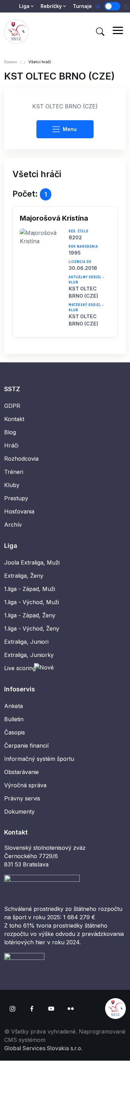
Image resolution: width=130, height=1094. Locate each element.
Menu (70, 129)
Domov (10, 61)
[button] (65, 271)
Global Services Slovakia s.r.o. (43, 1048)
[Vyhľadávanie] (100, 32)
